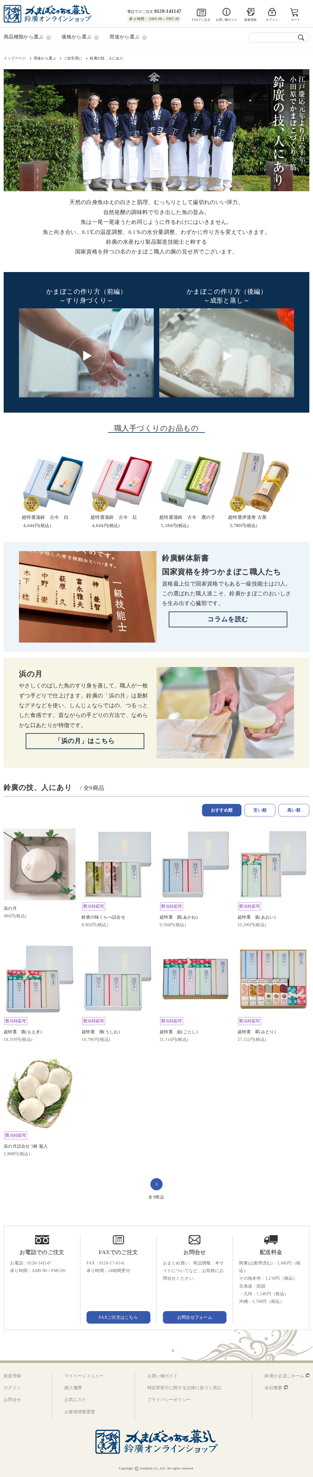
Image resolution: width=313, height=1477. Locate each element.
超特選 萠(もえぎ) (23, 1032)
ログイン (12, 1388)
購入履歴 (73, 1388)
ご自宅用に (73, 58)
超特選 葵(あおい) (257, 917)
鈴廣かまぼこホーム (284, 1376)
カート (295, 19)
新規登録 (250, 19)
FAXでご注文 (201, 19)
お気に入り (75, 1399)
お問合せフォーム (194, 1317)
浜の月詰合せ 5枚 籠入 (26, 1146)
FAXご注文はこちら (118, 1317)
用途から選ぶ (45, 58)
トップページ (15, 58)
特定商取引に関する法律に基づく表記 (184, 1388)
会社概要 (273, 1388)
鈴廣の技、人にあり (106, 58)
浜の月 (31, 674)
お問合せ (12, 1399)
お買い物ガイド (227, 19)
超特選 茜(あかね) (179, 917)
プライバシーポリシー (169, 1399)
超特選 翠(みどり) (257, 1032)
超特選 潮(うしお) (101, 1032)
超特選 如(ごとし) (179, 1032)
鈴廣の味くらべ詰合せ (103, 917)
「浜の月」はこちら (85, 740)
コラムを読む (228, 619)
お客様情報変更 (79, 1412)
